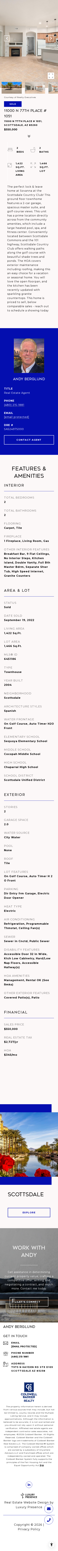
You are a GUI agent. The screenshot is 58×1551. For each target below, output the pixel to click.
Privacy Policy (29, 1529)
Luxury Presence (29, 1507)
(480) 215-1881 (14, 404)
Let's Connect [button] (29, 1301)
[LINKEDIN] (29, 1485)
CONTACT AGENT (29, 439)
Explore (29, 1212)
